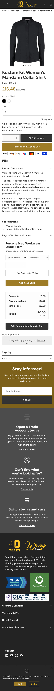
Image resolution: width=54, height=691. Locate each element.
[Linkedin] (6, 655)
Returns (6, 358)
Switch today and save (27, 509)
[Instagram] (16, 655)
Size (4, 106)
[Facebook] (21, 655)
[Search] (7, 4)
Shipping (6, 352)
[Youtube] (11, 655)
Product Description (12, 168)
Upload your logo (10, 334)
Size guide (46, 119)
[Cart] (51, 4)
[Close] (51, 668)
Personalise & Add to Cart (27, 146)
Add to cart (38, 137)
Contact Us (27, 489)
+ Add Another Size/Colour (27, 273)
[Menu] (3, 4)
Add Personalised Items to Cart (27, 326)
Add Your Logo (27, 283)
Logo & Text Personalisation (16, 235)
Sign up (27, 399)
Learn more (24, 678)
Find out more (27, 449)
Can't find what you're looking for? (27, 471)
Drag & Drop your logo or (27, 340)
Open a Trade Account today (27, 429)
